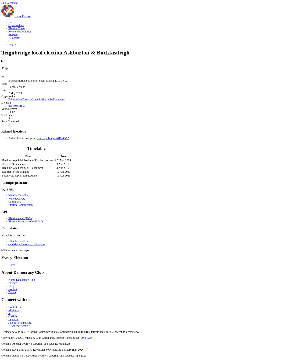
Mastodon (13, 310)
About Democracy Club (21, 279)
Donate (12, 292)
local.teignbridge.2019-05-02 (53, 138)
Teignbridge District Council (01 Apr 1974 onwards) (37, 99)
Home (11, 22)
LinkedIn (13, 319)
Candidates (14, 201)
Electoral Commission (20, 204)
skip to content (9, 2)
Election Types (16, 28)
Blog (11, 286)
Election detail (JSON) (20, 218)
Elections (13, 34)
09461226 (86, 337)
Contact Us (14, 307)
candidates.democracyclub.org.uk (26, 244)
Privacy (12, 282)
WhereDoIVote (16, 198)
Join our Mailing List (19, 322)
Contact (12, 289)
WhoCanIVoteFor (18, 195)
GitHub (12, 316)
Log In (12, 44)
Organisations (16, 25)
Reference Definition (19, 31)
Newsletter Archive (19, 325)
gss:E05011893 (16, 105)
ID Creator (14, 37)
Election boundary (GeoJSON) (25, 221)
